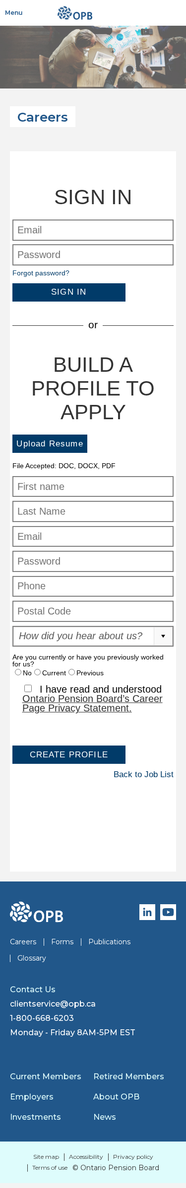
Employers (32, 1096)
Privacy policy (133, 1156)
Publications (109, 941)
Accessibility (86, 1156)
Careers (23, 941)
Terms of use (49, 1167)
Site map (46, 1156)
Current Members (45, 1076)
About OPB (116, 1096)
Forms (62, 941)
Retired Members (128, 1076)
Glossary (31, 958)
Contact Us (33, 989)
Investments (35, 1117)
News (104, 1117)
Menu (14, 12)
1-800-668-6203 (42, 1018)
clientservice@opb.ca (53, 1004)
